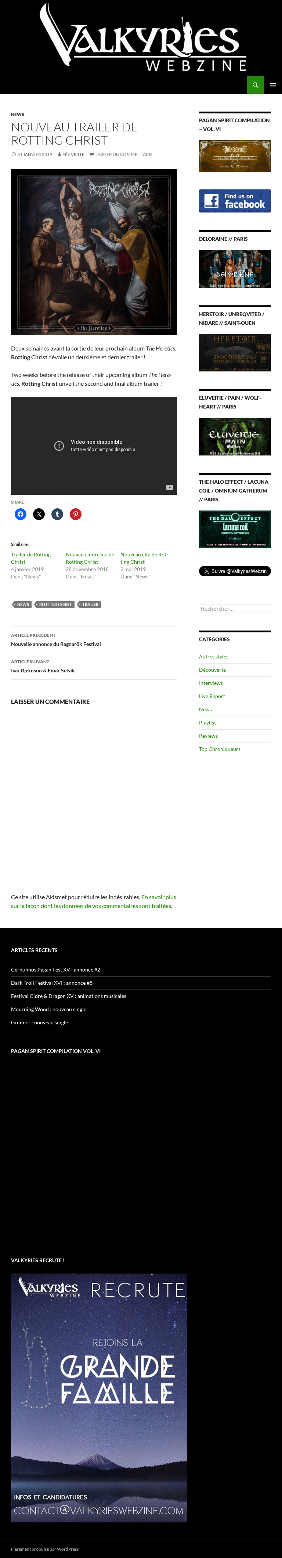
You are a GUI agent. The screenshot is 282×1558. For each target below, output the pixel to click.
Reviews (208, 736)
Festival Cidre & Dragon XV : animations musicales (68, 996)
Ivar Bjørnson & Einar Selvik (43, 666)
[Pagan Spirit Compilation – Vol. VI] (235, 155)
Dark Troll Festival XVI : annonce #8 (52, 983)
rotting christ (55, 604)
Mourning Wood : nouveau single (48, 1009)
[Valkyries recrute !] (99, 1397)
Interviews (211, 683)
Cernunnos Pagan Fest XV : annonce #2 (55, 969)
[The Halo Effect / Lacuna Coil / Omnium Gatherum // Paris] (235, 529)
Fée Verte (73, 154)
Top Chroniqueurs (220, 749)
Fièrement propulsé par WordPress (45, 1549)
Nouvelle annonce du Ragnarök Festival (56, 639)
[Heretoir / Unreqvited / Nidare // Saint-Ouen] (235, 352)
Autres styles (213, 656)
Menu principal (273, 85)
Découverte (212, 670)
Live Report (212, 696)
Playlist (207, 722)
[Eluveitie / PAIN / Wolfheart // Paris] (235, 436)
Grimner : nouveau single (39, 1022)
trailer (90, 604)
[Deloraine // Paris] (235, 268)
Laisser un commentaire (124, 154)
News (17, 114)
